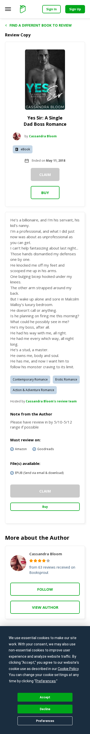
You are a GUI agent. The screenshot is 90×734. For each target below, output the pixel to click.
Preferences (45, 721)
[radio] (31, 561)
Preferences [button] (46, 681)
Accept (45, 697)
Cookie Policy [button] (68, 669)
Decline (45, 709)
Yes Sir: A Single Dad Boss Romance (45, 121)
